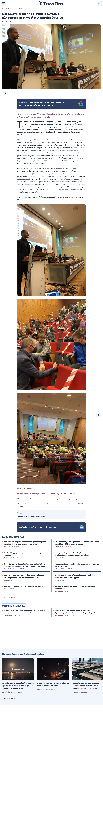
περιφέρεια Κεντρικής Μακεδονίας (32, 516)
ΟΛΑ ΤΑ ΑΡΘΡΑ (8, 597)
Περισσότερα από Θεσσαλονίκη (23, 655)
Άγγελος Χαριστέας (30, 127)
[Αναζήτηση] (99, 3)
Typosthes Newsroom (9, 22)
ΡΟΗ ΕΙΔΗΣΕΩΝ (13, 538)
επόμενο (98, 415)
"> (42, 104)
